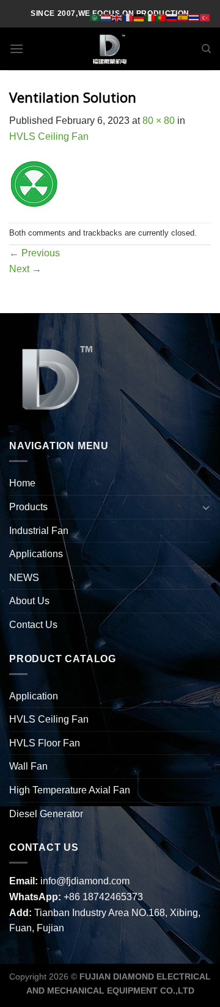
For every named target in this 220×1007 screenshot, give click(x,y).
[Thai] (194, 17)
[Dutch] (106, 17)
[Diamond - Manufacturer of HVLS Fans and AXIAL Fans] (110, 48)
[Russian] (172, 17)
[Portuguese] (161, 17)
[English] (117, 17)
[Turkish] (205, 17)
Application (33, 696)
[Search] (206, 48)
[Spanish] (183, 17)
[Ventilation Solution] (33, 183)
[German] (139, 17)
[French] (128, 17)
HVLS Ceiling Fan (49, 136)
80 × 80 (158, 120)
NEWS (24, 577)
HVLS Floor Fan (44, 743)
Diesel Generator (46, 814)
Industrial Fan (38, 530)
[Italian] (150, 17)
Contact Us (33, 624)
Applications (36, 554)
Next (25, 269)
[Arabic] (95, 17)
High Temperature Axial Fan (69, 790)
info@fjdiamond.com (85, 881)
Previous (34, 253)
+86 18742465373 (103, 897)
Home (22, 483)
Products (28, 507)
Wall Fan (28, 766)
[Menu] (16, 48)
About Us (29, 601)
